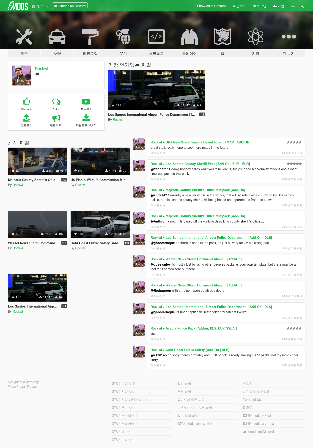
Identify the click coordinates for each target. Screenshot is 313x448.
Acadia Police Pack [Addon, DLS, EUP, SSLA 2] (202, 328)
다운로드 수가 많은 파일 (194, 407)
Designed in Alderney (23, 381)
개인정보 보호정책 (256, 391)
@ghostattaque (163, 242)
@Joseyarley (161, 264)
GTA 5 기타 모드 (123, 439)
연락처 (248, 383)
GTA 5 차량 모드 (123, 391)
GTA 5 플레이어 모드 (127, 423)
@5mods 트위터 (259, 415)
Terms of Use (253, 399)
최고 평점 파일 (187, 415)
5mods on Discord (260, 431)
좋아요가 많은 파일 (191, 399)
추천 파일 (184, 391)
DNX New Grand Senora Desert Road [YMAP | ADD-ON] (208, 142)
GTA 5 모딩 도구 (123, 383)
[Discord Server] (37, 73)
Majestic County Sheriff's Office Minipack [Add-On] (205, 189)
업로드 (241, 5)
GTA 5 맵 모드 (122, 431)
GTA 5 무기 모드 (123, 407)
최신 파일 (184, 383)
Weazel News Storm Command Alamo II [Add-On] (204, 259)
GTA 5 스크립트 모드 (127, 415)
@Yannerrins (160, 169)
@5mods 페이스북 (260, 423)
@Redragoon (161, 290)
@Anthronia (160, 221)
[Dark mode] (292, 5)
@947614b (159, 355)
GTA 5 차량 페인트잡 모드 (130, 399)
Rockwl (41, 68)
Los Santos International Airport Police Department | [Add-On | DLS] (219, 237)
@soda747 (159, 195)
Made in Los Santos (22, 386)
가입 (280, 5)
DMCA (248, 407)
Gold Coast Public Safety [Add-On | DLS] (197, 349)
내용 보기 (159, 153)
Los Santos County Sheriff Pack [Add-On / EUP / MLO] (208, 163)
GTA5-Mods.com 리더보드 (196, 423)
